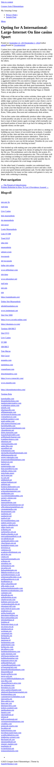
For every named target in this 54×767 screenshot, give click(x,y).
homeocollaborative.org (10, 487)
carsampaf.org (6, 633)
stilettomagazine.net (9, 455)
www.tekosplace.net (9, 279)
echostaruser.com (8, 450)
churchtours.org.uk (8, 543)
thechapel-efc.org (8, 739)
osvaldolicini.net (7, 539)
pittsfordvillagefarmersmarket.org (14, 692)
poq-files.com (6, 681)
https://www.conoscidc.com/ (12, 378)
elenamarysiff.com (8, 606)
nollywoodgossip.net (9, 719)
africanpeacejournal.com (10, 423)
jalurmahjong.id (7, 715)
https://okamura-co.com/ (10, 324)
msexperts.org (6, 699)
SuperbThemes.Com (9, 764)
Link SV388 (6, 234)
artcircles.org (6, 554)
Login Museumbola (9, 229)
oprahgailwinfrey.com (9, 541)
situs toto (4, 243)
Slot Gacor (5, 356)
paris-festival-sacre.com (10, 608)
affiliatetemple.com (8, 412)
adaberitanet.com (7, 645)
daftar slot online (7, 265)
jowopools (5, 256)
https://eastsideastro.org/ (10, 297)
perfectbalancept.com (9, 489)
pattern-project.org (8, 523)
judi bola (4, 207)
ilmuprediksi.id (7, 672)
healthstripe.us (6, 581)
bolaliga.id (5, 622)
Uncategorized (19, 45)
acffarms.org (6, 529)
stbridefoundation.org (9, 306)
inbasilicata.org (7, 595)
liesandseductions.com (10, 401)
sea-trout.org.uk (7, 627)
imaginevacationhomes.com (12, 590)
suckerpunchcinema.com (11, 414)
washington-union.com (10, 405)
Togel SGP (5, 238)
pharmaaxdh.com (8, 410)
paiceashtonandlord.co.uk (11, 536)
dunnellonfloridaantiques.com (12, 669)
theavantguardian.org (9, 618)
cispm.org (5, 557)
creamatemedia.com (9, 509)
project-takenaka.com (9, 457)
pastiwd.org (5, 518)
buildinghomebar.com (9, 658)
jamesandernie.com (8, 502)
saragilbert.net (6, 448)
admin (3, 45)
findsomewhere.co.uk (9, 624)
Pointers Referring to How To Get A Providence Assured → (25, 187)
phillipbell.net (6, 480)
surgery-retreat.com (8, 498)
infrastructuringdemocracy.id (12, 505)
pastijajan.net (6, 514)
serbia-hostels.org (8, 613)
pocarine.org (6, 568)
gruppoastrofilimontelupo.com (13, 459)
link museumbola (8, 216)
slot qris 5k (5, 202)
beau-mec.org (6, 703)
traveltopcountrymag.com (11, 733)
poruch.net (5, 464)
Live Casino (6, 211)
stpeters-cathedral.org (9, 525)
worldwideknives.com (10, 735)
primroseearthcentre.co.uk (11, 577)
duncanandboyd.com (9, 469)
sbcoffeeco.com (7, 649)
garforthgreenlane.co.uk (10, 575)
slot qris (4, 288)
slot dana (4, 274)
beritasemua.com (7, 642)
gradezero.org (6, 611)
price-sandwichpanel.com (11, 690)
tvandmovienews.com (9, 439)
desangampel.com (8, 511)
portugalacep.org (7, 566)
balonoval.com (7, 462)
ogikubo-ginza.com (8, 471)
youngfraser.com (7, 369)
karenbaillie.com (7, 399)
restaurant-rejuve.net (9, 660)
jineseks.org (5, 500)
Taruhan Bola (6, 394)
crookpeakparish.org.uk (10, 604)
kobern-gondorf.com (9, 708)
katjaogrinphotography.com (12, 588)
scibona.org (5, 561)
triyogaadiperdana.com (10, 520)
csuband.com (6, 593)
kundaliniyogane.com (9, 545)
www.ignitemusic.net (9, 311)
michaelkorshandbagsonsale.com (14, 453)
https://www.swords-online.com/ (14, 320)
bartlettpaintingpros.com (10, 651)
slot (2, 292)
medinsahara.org (7, 710)
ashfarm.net (5, 484)
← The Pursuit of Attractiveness (13, 185)
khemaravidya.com (8, 706)
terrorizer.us (5, 548)
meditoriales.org (7, 493)
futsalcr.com (6, 712)
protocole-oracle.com (9, 726)
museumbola (6, 247)
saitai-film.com (7, 446)
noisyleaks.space (7, 473)
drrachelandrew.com (9, 374)
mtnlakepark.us (7, 629)
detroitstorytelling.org (9, 615)
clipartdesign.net (7, 430)
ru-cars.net (5, 478)
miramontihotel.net (8, 742)
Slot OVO (5, 333)
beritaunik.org (6, 636)
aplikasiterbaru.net (8, 663)
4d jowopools (6, 261)
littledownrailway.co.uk (10, 572)
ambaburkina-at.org (8, 597)
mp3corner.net (6, 475)
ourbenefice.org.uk (8, 532)
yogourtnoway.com (8, 417)
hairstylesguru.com (8, 730)
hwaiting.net (6, 728)
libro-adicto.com (7, 701)
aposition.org (6, 563)
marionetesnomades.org (10, 559)
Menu (3, 21)
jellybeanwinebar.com (9, 656)
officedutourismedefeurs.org (12, 507)
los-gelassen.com (7, 685)
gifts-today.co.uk (7, 586)
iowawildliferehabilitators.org (12, 678)
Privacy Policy (12, 15)
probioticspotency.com (10, 419)
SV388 (4, 342)
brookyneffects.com (9, 674)
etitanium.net (6, 441)
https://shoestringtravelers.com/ (13, 390)
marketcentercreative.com (11, 403)
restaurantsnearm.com (9, 751)
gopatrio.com (6, 360)
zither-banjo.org (7, 527)
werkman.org (6, 631)
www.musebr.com (8, 383)
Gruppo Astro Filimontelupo (12, 6)
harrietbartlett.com (8, 426)
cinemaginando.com (9, 444)
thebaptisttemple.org (9, 570)
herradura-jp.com (8, 687)
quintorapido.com (8, 466)
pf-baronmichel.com (9, 667)
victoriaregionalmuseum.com (12, 721)
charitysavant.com (8, 599)
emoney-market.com (9, 744)
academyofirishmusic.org (11, 552)
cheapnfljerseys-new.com (11, 683)
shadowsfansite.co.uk (9, 534)
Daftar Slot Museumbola (10, 301)
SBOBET (5, 347)
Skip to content (7, 2)
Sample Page (11, 17)
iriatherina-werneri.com (10, 737)
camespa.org (6, 550)
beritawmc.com (7, 647)
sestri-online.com (7, 421)
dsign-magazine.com (9, 432)
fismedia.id (5, 638)
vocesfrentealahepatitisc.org (12, 496)
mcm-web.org (6, 676)
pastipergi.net (6, 516)
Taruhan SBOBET (8, 329)
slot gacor (5, 225)
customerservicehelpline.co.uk (13, 697)
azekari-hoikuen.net (9, 482)
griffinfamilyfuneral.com (10, 437)
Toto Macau (6, 351)
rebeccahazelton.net (9, 584)
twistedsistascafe (7, 748)
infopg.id (4, 717)
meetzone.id (6, 640)
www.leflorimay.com (9, 270)
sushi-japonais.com (8, 654)
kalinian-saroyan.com (9, 602)
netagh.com (5, 408)
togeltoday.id (6, 746)
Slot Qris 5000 (7, 315)
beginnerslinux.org (8, 694)
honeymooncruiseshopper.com (13, 428)
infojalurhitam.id (7, 620)
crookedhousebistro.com (10, 665)
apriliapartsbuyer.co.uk (10, 579)
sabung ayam (6, 252)
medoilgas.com (7, 365)
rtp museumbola (7, 220)
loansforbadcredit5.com (10, 435)
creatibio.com (6, 724)
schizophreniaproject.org (10, 491)
